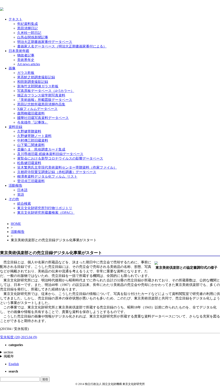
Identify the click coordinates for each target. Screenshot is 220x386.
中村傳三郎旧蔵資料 (32, 140)
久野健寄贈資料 (29, 131)
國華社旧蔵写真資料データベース (43, 118)
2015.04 (29, 337)
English (14, 364)
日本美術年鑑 (19, 51)
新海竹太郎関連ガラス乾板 (37, 86)
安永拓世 (10, 337)
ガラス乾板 (25, 73)
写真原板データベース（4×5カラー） (45, 91)
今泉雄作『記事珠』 (32, 122)
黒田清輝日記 (27, 28)
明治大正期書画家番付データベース (44, 42)
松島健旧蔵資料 (29, 163)
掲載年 (9, 356)
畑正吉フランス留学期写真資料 (41, 95)
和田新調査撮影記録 (32, 82)
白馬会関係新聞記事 (32, 37)
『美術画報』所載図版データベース (44, 100)
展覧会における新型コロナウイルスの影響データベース (60, 158)
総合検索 (24, 203)
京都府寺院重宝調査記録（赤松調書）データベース (56, 172)
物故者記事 (25, 55)
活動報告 (15, 185)
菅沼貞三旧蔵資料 (31, 181)
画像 (12, 68)
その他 (14, 199)
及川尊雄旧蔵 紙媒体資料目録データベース (50, 154)
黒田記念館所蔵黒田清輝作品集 (41, 104)
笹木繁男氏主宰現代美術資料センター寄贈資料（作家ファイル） (67, 167)
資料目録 (15, 127)
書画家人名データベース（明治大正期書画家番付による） (62, 46)
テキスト (15, 19)
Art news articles (28, 64)
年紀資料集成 (27, 24)
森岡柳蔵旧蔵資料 (31, 113)
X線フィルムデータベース (37, 109)
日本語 (22, 190)
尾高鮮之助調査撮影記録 (36, 77)
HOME (16, 224)
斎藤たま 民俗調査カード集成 (41, 149)
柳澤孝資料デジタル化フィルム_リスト (47, 176)
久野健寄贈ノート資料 (34, 136)
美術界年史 (25, 60)
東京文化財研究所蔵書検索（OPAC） (46, 212)
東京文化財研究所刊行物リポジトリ (44, 208)
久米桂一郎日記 (29, 33)
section (8, 352)
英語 (20, 194)
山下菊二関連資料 (31, 145)
